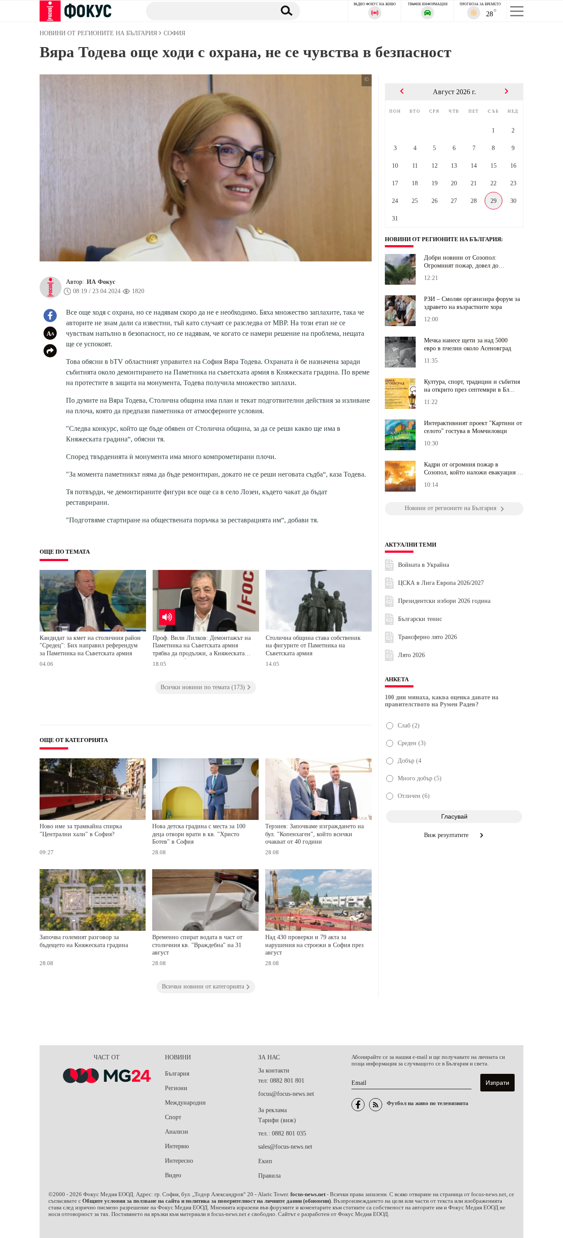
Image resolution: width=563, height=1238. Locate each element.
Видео (173, 1175)
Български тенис (420, 619)
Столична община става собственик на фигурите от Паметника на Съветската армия (313, 646)
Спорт (173, 1117)
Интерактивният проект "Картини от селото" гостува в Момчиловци (473, 427)
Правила (269, 1175)
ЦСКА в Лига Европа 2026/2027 (441, 583)
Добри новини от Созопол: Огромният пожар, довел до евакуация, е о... (461, 261)
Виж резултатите (447, 835)
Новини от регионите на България (443, 239)
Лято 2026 (411, 655)
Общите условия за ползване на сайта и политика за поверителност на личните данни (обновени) (206, 1201)
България (177, 1073)
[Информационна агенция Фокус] (358, 1104)
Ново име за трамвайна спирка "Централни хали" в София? (81, 830)
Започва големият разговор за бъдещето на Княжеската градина (84, 941)
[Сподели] (50, 350)
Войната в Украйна (423, 565)
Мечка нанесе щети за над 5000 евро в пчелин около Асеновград (467, 344)
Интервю (177, 1146)
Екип (265, 1161)
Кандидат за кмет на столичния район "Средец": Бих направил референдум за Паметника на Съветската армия (90, 646)
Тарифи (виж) (277, 1120)
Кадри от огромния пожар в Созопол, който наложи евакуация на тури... (473, 468)
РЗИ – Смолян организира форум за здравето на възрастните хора (472, 303)
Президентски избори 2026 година (444, 601)
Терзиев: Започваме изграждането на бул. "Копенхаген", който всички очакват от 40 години (314, 834)
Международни (185, 1102)
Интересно (179, 1160)
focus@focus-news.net (286, 1094)
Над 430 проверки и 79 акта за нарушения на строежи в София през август (314, 945)
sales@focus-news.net (285, 1146)
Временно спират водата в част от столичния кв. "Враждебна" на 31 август (197, 945)
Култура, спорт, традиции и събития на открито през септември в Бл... (472, 385)
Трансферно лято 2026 (427, 637)
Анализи (176, 1131)
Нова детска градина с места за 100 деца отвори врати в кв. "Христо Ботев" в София (198, 834)
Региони (176, 1088)
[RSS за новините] (375, 1104)
